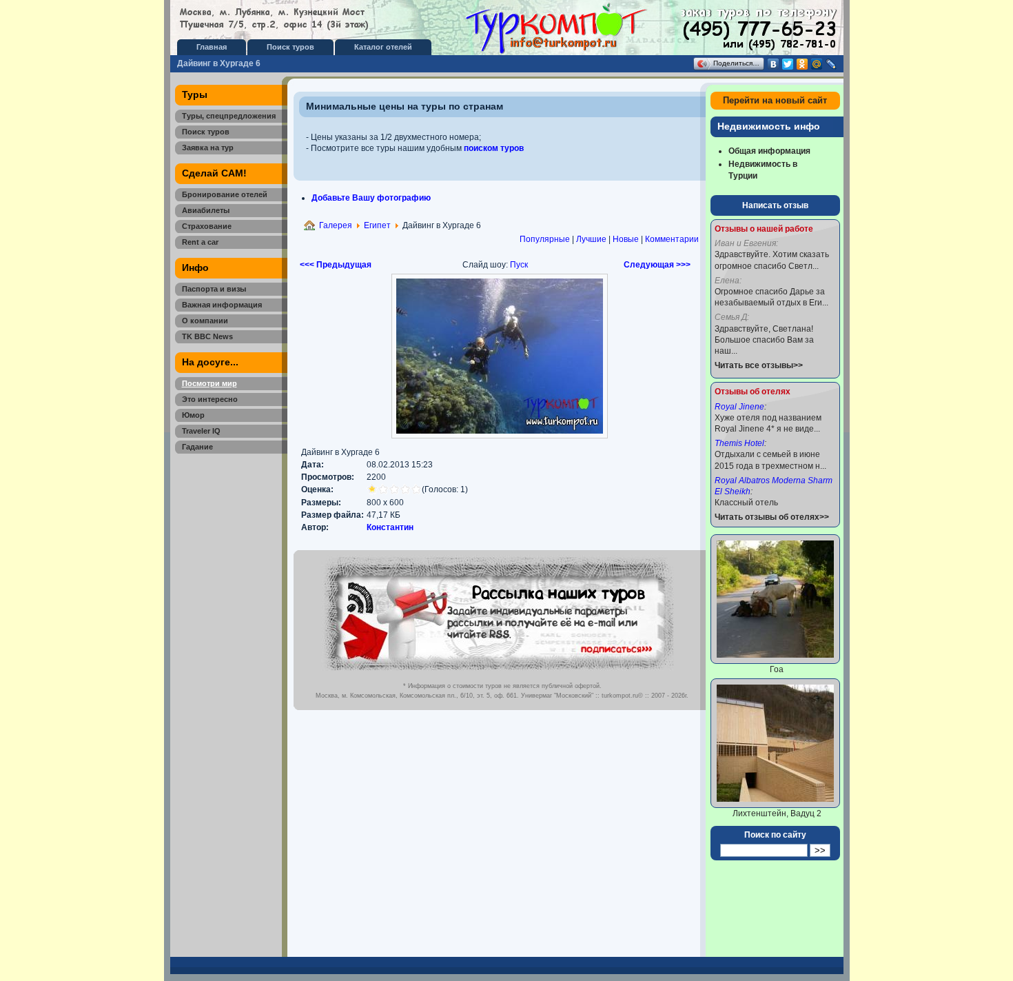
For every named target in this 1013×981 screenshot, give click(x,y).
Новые (626, 239)
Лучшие (591, 239)
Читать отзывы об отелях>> (772, 517)
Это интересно (210, 399)
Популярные (545, 239)
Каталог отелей (383, 47)
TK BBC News (207, 336)
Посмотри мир (209, 383)
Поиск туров (290, 47)
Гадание (197, 447)
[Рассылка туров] (499, 673)
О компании (205, 320)
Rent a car (200, 242)
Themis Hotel (739, 443)
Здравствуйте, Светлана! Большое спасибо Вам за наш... (764, 340)
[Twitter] (788, 64)
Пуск (519, 265)
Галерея (335, 225)
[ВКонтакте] (773, 64)
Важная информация (222, 305)
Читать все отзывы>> (759, 365)
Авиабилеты (205, 210)
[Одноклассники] (802, 64)
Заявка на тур (208, 147)
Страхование (207, 226)
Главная (211, 47)
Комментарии (672, 239)
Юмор (193, 415)
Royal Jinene (739, 407)
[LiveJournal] (831, 64)
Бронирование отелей (224, 194)
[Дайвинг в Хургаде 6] (499, 436)
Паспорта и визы (214, 289)
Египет (377, 225)
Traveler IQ (201, 431)
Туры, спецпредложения (229, 116)
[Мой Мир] (817, 64)
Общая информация (769, 151)
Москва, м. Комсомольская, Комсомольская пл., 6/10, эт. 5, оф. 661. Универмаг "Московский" (454, 695)
